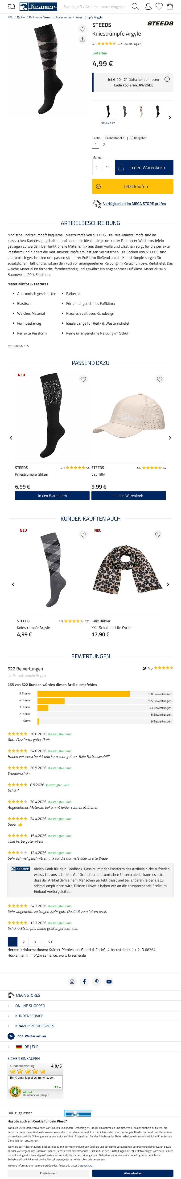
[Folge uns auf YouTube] (109, 982)
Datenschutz (85, 1165)
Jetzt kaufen (136, 186)
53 (50, 942)
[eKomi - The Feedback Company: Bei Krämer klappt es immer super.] (35, 1080)
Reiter (21, 17)
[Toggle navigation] (11, 6)
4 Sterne (25, 700)
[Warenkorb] (169, 5)
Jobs (27, 1036)
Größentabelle (115, 137)
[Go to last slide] (11, 438)
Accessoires (64, 17)
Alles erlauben (133, 1173)
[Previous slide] (96, 117)
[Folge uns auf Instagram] (72, 982)
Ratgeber (140, 137)
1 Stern (26, 720)
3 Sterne (25, 707)
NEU (10, 17)
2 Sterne (25, 714)
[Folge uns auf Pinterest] (96, 982)
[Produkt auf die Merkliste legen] (82, 28)
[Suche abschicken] (136, 6)
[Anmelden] (148, 5)
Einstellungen (48, 1173)
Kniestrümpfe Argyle (89, 17)
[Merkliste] (159, 5)
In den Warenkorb (52, 495)
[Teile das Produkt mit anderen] (82, 39)
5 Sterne (25, 693)
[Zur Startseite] (38, 6)
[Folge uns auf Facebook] (84, 982)
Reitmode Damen (40, 17)
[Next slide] (169, 117)
